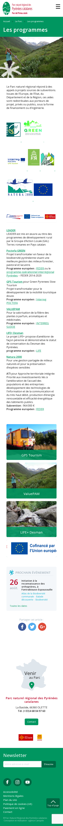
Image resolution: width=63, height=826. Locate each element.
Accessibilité (10, 792)
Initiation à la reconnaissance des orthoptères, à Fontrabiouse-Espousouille (36, 585)
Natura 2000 (14, 357)
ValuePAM (32, 493)
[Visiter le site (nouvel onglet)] (26, 737)
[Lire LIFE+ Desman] (31, 519)
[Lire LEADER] (31, 548)
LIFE (38, 351)
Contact (31, 721)
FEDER (40, 268)
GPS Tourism (31, 455)
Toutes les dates (18, 605)
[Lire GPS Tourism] (31, 442)
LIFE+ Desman (14, 333)
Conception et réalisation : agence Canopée (24, 820)
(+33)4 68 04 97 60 (34, 711)
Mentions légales (13, 796)
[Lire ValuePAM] (31, 481)
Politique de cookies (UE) (17, 804)
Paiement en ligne (14, 808)
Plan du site (10, 800)
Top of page (53, 805)
